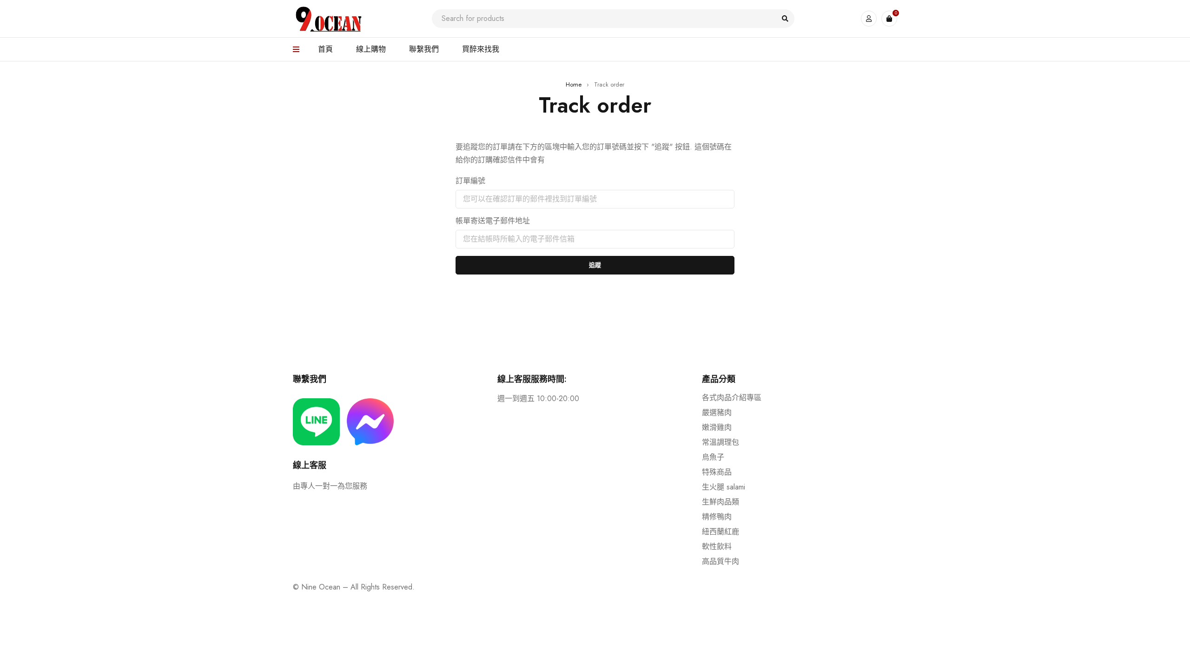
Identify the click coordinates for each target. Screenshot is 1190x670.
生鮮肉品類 (720, 501)
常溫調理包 (720, 442)
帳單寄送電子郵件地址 (493, 221)
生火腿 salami (723, 487)
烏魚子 (713, 457)
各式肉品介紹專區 (731, 397)
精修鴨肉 (717, 516)
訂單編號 (470, 181)
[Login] (869, 19)
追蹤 (595, 265)
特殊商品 (717, 472)
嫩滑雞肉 (717, 427)
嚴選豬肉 (717, 412)
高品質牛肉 (720, 561)
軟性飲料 (717, 546)
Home (574, 84)
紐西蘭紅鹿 (720, 531)
